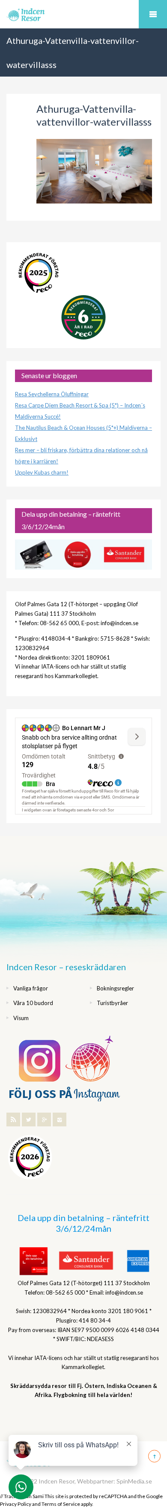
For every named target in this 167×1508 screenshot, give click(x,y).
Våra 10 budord (33, 1002)
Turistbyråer (112, 1002)
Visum (21, 1018)
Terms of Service (61, 1504)
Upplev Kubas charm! (42, 472)
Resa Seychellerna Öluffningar (52, 394)
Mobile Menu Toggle (153, 14)
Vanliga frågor (30, 988)
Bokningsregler (115, 988)
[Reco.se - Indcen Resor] (38, 273)
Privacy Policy (15, 1504)
